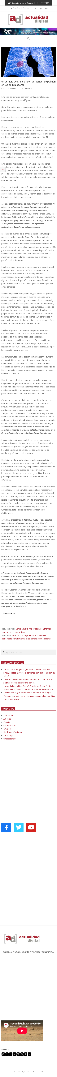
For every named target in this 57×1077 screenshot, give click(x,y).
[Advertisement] (22, 770)
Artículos (7, 719)
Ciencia (6, 722)
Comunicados (9, 725)
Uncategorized (9, 738)
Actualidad (8, 715)
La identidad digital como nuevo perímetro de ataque (27, 692)
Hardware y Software (12, 732)
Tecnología (8, 735)
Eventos (7, 728)
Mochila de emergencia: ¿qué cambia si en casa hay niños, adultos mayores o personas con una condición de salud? (29, 672)
